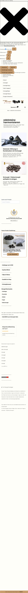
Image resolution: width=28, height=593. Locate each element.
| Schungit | (5, 82)
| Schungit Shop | (6, 85)
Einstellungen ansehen (7, 69)
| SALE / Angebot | (7, 88)
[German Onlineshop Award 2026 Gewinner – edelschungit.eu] (14, 212)
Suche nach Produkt (6, 199)
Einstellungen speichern (7, 72)
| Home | (5, 80)
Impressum (5, 76)
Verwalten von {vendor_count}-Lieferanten (13, 62)
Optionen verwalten (7, 60)
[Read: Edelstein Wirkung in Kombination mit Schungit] (14, 139)
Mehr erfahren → (14, 220)
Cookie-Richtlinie (7, 74)
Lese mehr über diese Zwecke (10, 63)
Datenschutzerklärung (8, 75)
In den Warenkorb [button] (13, 254)
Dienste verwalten (7, 61)
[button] (14, 21)
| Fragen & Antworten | (7, 96)
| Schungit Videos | (7, 93)
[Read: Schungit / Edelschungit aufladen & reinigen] (14, 167)
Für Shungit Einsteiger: (13, 399)
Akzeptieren (4, 67)
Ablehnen (13, 67)
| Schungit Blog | (6, 91)
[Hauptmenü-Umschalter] (25, 107)
